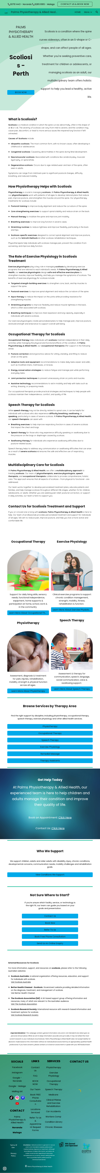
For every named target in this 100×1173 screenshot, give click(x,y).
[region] (50, 4)
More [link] (86, 12)
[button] (97, 12)
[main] (20, 32)
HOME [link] (78, 12)
